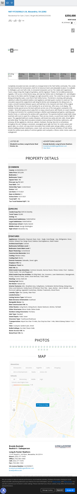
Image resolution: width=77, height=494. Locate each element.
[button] (3, 490)
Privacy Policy (57, 481)
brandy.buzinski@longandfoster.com (55, 146)
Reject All (59, 490)
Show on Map (43, 405)
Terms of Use (68, 481)
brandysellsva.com (15, 470)
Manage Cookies (48, 490)
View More (46, 148)
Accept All (70, 490)
